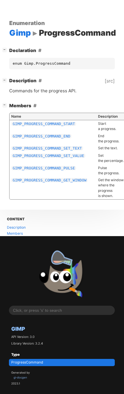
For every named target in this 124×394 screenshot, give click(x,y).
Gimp (18, 329)
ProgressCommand (27, 362)
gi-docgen (20, 377)
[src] (110, 81)
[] (5, 49)
